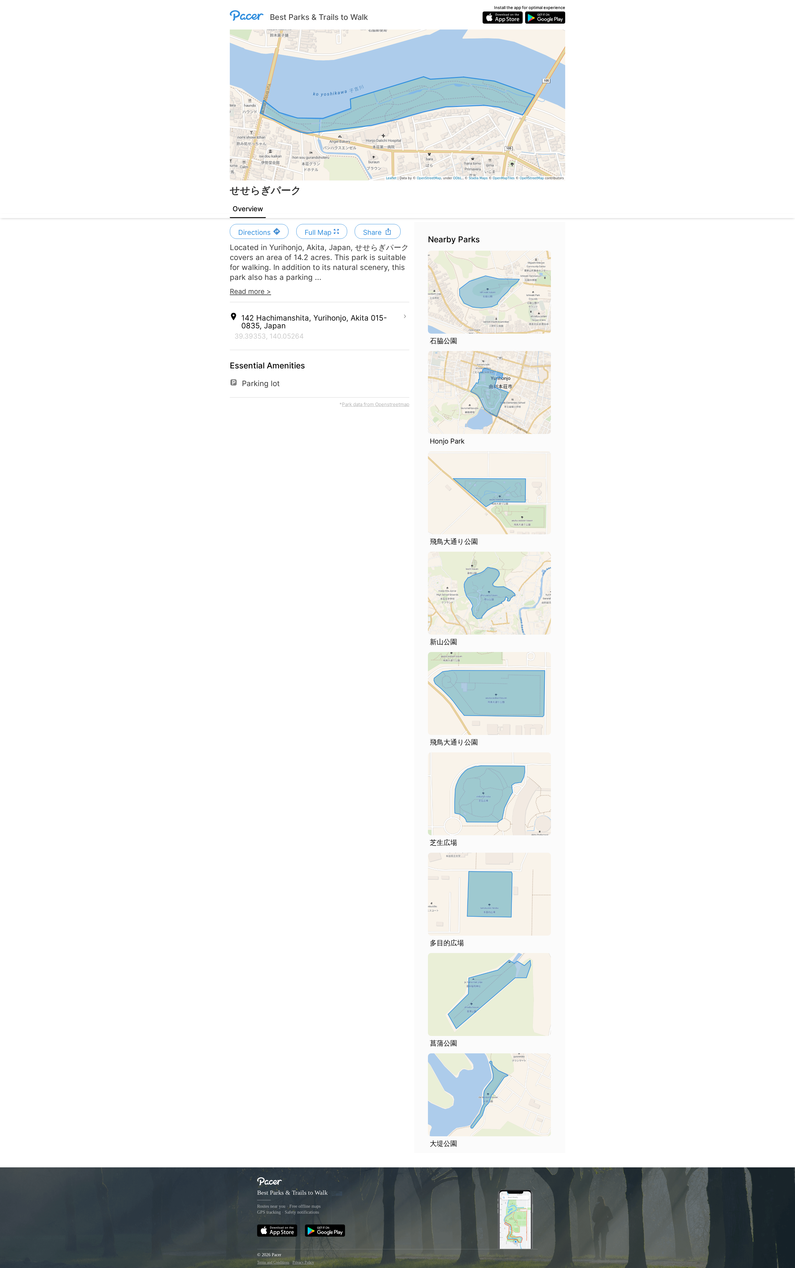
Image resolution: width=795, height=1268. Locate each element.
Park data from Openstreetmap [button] (375, 404)
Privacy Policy (303, 1262)
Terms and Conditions (273, 1262)
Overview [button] (248, 209)
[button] (259, 231)
